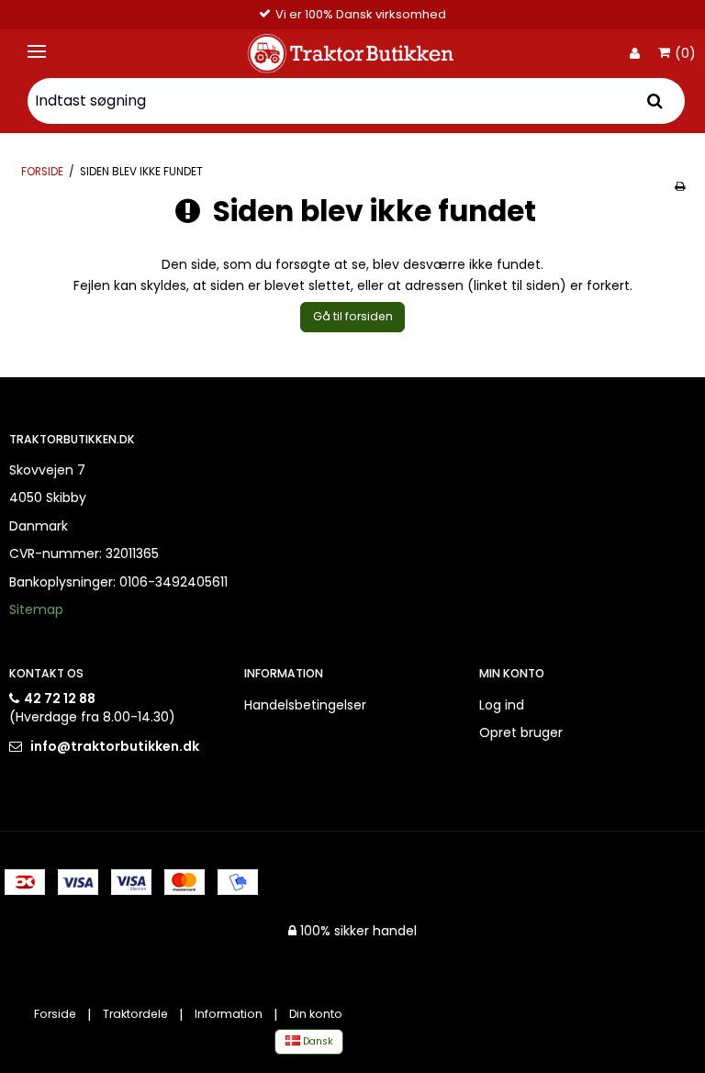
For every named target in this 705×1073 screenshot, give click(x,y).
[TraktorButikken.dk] (352, 53)
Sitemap (36, 609)
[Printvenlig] (680, 186)
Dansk (316, 1041)
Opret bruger (521, 732)
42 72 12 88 (59, 698)
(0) (685, 54)
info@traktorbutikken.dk (114, 746)
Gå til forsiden (353, 316)
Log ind (501, 705)
